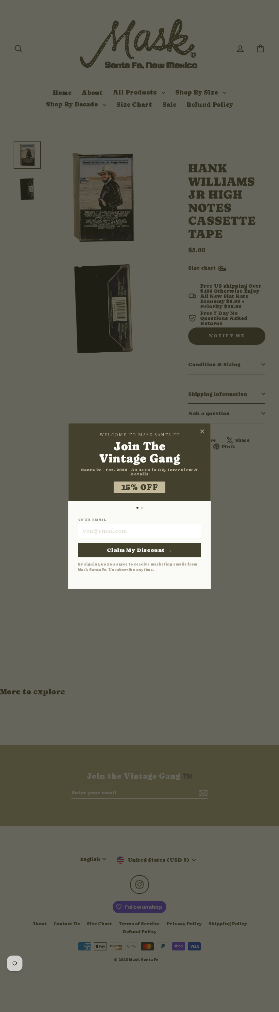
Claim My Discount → (139, 550)
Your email (92, 520)
